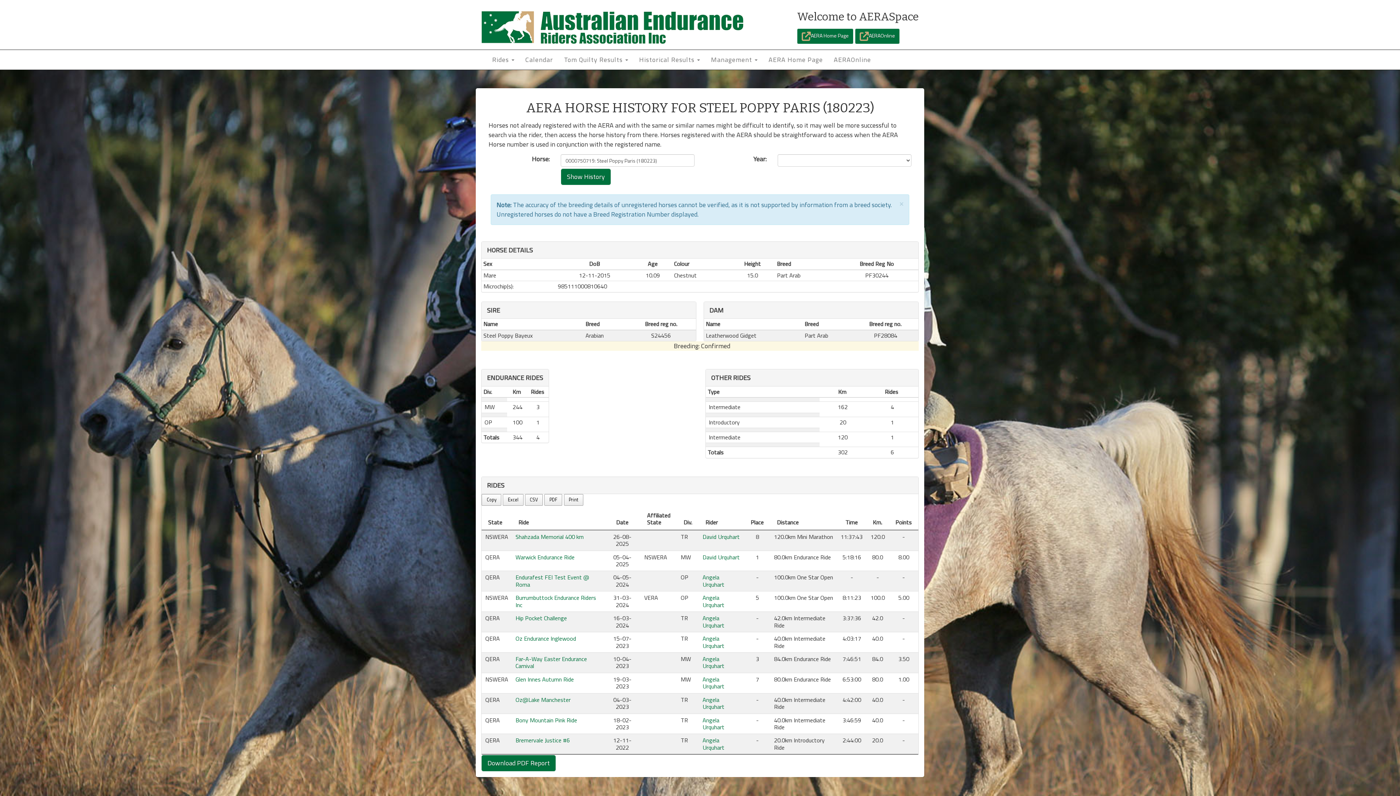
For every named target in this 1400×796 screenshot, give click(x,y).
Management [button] (732, 60)
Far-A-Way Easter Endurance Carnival (551, 662)
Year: (760, 159)
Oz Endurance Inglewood (546, 638)
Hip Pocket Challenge (541, 618)
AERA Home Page (830, 35)
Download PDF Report (518, 763)
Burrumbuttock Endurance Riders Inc (556, 601)
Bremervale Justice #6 (543, 740)
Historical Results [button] (667, 60)
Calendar (539, 60)
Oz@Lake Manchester (543, 699)
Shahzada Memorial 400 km (550, 536)
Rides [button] (501, 60)
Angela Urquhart (713, 581)
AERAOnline (882, 35)
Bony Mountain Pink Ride (546, 720)
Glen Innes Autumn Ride (545, 679)
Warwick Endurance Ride (545, 557)
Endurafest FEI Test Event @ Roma (552, 581)
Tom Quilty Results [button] (594, 60)
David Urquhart (721, 536)
